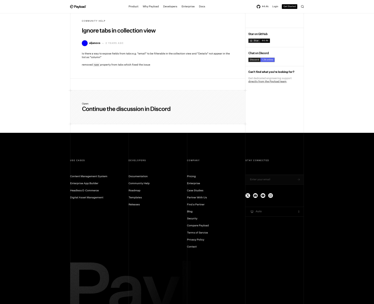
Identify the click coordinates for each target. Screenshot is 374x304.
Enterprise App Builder (84, 183)
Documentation (138, 176)
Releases (134, 204)
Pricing (191, 176)
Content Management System (88, 176)
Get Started (289, 6)
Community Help (94, 21)
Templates (135, 197)
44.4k (265, 6)
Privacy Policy (195, 239)
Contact (192, 246)
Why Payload (151, 6)
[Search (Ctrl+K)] (302, 6)
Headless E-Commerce (84, 190)
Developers (170, 6)
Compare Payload (198, 225)
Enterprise (188, 6)
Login (275, 6)
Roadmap (134, 190)
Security (192, 218)
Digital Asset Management (86, 197)
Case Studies (195, 190)
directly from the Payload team (267, 81)
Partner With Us (197, 197)
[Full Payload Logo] (78, 6)
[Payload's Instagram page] (270, 195)
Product (133, 6)
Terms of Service (197, 232)
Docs (202, 6)
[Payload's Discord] (255, 195)
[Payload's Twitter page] (247, 195)
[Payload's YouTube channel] (263, 195)
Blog (190, 211)
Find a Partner (196, 204)
